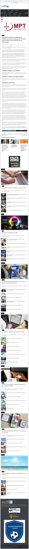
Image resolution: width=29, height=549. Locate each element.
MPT (10, 44)
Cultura (14, 15)
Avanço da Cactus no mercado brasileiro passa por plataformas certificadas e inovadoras (16, 247)
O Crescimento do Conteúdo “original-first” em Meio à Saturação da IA (15, 293)
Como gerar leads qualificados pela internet (12, 342)
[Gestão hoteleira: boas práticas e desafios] (3, 489)
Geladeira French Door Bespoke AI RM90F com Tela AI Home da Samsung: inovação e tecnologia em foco (16, 301)
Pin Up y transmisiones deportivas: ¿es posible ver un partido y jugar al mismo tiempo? (16, 259)
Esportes (16, 12)
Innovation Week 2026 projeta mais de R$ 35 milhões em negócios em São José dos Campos (14, 282)
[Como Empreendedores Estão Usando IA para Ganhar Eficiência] (3, 210)
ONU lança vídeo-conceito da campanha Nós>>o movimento (21, 135)
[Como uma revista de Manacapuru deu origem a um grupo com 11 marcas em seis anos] (3, 199)
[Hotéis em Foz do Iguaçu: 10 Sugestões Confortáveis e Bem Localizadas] (3, 485)
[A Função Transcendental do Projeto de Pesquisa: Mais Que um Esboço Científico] (14, 374)
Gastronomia (5, 15)
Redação (3, 43)
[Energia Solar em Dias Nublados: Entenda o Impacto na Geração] (3, 306)
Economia (16, 10)
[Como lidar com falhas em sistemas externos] (3, 362)
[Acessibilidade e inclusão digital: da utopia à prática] (14, 139)
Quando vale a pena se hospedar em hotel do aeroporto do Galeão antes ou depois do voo (16, 493)
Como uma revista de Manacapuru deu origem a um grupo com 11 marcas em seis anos (16, 198)
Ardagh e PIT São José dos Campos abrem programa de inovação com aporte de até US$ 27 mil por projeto (17, 290)
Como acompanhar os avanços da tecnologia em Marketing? (14, 297)
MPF (9, 44)
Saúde (10, 15)
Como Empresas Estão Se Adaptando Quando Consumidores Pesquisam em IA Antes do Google (16, 202)
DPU (2, 44)
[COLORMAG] (7, 500)
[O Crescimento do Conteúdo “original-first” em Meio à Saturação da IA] (3, 294)
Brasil (4, 10)
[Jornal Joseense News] (2, 13)
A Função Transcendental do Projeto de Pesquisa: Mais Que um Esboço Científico (13, 385)
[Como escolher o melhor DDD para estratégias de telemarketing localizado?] (3, 447)
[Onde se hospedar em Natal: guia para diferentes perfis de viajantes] (14, 463)
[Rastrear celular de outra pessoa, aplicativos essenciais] (3, 451)
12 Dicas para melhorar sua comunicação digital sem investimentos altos (16, 354)
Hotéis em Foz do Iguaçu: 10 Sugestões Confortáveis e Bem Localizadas (15, 485)
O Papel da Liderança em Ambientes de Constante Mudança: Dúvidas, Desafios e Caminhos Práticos (17, 206)
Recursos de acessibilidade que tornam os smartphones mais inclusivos (14, 431)
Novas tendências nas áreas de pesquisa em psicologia (14, 396)
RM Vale (12, 44)
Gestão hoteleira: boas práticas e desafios (12, 489)
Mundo (12, 10)
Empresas (4, 12)
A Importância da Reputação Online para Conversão (13, 346)
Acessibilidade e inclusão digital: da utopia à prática (14, 145)
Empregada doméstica (6, 44)
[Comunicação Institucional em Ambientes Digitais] (3, 358)
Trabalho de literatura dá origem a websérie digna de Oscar (8, 135)
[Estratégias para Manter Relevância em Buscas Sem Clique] (3, 339)
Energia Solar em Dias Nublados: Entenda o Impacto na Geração (15, 305)
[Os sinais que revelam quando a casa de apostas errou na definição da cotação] (3, 244)
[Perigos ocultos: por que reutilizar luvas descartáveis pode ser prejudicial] (3, 393)
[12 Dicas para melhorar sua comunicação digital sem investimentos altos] (3, 354)
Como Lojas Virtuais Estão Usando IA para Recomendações (14, 350)
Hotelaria (19, 15)
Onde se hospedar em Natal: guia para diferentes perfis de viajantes (14, 474)
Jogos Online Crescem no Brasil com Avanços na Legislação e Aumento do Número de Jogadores (16, 255)
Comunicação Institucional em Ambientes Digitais (13, 358)
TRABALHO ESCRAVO (4, 45)
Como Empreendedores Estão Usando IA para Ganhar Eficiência (15, 210)
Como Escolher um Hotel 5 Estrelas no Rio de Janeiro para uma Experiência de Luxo (16, 481)
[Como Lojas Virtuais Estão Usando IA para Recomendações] (3, 350)
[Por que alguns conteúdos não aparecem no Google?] (14, 322)
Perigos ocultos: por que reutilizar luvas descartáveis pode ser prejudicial (16, 392)
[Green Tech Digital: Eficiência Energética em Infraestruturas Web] (3, 309)
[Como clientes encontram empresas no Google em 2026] (14, 178)
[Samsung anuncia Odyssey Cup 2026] (14, 223)
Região (8, 10)
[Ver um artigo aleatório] (27, 13)
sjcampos (23, 44)
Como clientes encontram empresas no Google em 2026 (14, 187)
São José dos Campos (18, 44)
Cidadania (3, 35)
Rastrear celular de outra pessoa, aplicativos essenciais (14, 450)
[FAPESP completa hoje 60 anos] (3, 408)
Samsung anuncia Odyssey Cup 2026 (9, 232)
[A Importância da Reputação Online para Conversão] (3, 347)
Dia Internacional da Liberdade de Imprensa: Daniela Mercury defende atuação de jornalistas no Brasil (5, 147)
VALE (7, 45)
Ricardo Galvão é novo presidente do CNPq (12, 404)
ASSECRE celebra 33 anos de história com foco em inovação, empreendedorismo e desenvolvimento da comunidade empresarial (17, 194)
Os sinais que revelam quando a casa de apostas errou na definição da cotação (17, 243)
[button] (5, 10)
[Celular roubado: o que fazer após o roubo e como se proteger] (3, 443)
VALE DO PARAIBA (10, 45)
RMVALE (14, 44)
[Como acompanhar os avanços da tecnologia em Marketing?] (3, 298)
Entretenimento (10, 12)
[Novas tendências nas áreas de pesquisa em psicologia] (3, 397)
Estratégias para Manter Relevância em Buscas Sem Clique (14, 338)
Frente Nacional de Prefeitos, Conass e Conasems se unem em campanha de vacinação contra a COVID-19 (24, 147)
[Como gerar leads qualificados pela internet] (3, 343)
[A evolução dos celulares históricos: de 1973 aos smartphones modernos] (3, 439)
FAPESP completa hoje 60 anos (10, 408)
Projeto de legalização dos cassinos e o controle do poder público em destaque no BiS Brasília (17, 251)
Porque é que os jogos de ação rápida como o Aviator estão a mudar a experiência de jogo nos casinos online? (15, 239)
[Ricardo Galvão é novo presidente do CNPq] (3, 405)
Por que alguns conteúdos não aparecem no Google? (19, 1)
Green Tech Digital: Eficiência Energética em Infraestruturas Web (15, 309)
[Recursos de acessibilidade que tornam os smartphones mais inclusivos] (14, 421)
